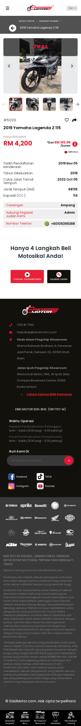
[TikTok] (40, 477)
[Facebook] (11, 477)
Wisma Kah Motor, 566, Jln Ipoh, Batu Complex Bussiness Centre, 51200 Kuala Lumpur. (43, 380)
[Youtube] (40, 486)
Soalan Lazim (59, 279)
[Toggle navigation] (8, 8)
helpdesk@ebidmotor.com (37, 332)
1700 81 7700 (25, 325)
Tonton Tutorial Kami (27, 279)
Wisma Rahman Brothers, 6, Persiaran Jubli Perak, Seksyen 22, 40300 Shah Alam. (44, 352)
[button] (72, 8)
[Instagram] (11, 486)
